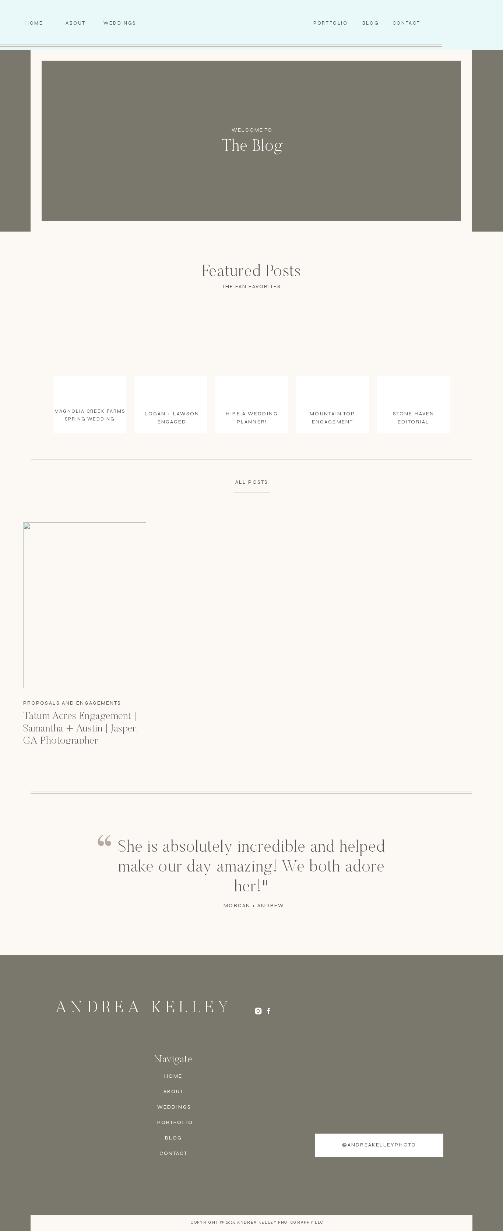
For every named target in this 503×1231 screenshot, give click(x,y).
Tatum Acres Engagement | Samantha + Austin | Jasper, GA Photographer (80, 728)
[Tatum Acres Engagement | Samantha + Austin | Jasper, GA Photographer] (84, 605)
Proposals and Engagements (72, 703)
